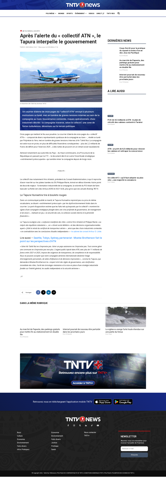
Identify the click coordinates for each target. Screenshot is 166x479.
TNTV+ (87, 435)
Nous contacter (90, 432)
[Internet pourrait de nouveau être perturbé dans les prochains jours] (113, 78)
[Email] (53, 292)
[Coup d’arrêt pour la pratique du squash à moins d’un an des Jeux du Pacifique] (113, 51)
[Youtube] (97, 425)
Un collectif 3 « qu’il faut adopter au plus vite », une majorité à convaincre (125, 179)
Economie (111, 173)
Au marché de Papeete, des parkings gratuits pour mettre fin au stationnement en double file (131, 63)
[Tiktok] (92, 425)
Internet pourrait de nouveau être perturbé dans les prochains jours (132, 77)
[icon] (21, 31)
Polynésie (28, 31)
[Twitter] (80, 425)
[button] (118, 13)
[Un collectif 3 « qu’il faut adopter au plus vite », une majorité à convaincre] (127, 166)
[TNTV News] (83, 419)
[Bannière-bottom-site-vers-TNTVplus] (83, 388)
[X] (43, 292)
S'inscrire (134, 455)
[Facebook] (38, 292)
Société (37, 31)
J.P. (22, 276)
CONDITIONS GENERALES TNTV (93, 473)
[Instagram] (74, 425)
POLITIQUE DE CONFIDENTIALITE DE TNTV (70, 473)
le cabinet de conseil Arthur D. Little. (86, 231)
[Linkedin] (48, 292)
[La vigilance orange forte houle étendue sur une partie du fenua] (125, 317)
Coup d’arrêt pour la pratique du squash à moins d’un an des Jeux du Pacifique (132, 50)
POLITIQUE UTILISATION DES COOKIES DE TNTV (119, 473)
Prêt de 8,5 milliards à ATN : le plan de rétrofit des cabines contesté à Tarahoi (125, 121)
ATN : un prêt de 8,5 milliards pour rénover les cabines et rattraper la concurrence (126, 150)
